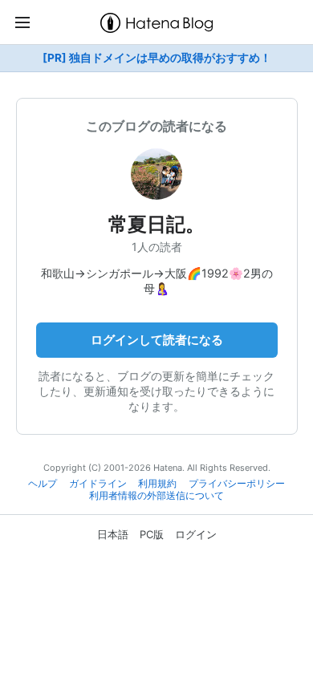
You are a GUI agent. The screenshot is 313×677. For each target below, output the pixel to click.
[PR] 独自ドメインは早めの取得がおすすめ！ (157, 57)
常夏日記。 (156, 224)
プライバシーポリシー (237, 483)
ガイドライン (98, 483)
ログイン (196, 534)
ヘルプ (42, 483)
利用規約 (157, 483)
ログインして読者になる (157, 339)
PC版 (152, 534)
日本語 (112, 534)
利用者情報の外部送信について (156, 495)
